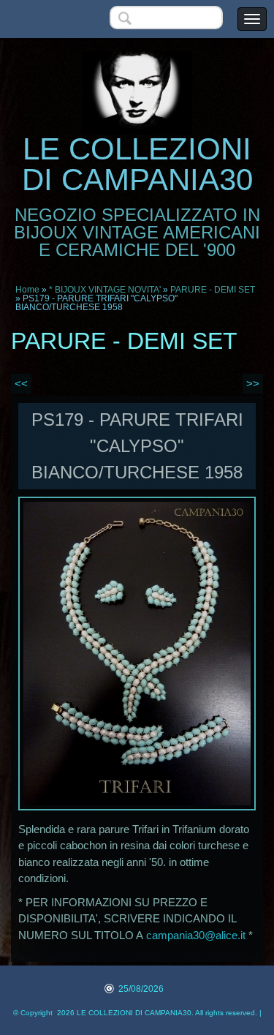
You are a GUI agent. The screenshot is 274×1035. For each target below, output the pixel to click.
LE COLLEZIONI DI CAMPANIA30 (137, 164)
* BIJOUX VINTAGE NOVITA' (105, 290)
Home (27, 290)
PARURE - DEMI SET (212, 290)
